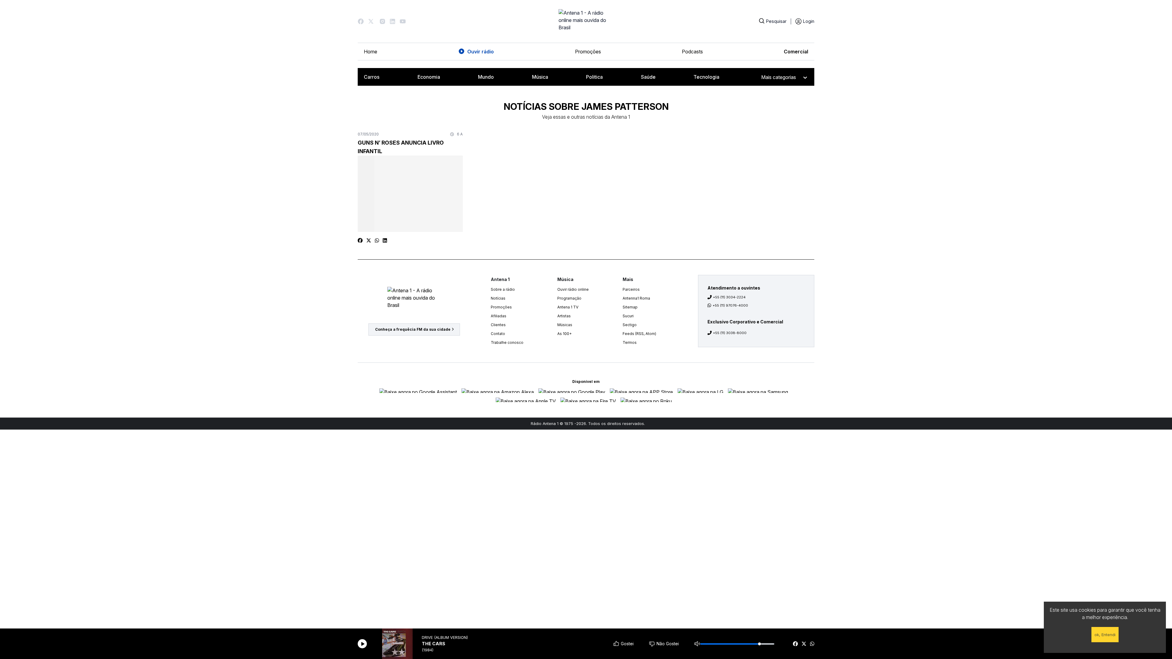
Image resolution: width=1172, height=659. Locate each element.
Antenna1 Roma (636, 298)
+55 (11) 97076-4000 (730, 305)
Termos (630, 342)
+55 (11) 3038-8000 (730, 333)
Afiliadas (498, 316)
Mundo (486, 77)
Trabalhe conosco (507, 342)
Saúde (648, 77)
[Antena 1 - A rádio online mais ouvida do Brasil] (586, 21)
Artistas (564, 316)
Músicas (564, 324)
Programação (569, 298)
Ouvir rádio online (573, 289)
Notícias (498, 298)
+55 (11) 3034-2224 (729, 297)
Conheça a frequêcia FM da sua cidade (412, 329)
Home (370, 52)
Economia (429, 77)
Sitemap (630, 307)
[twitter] (803, 643)
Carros (371, 77)
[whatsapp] (812, 643)
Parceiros (631, 289)
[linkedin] (385, 240)
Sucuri (628, 316)
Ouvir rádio (480, 52)
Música (540, 77)
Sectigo (630, 324)
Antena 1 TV (567, 307)
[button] (361, 21)
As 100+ (564, 333)
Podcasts (692, 52)
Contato (498, 333)
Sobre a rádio (503, 289)
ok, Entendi (1105, 634)
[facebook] (795, 643)
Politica (594, 77)
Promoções (588, 52)
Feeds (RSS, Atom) (639, 333)
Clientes (498, 324)
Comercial (796, 52)
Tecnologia (706, 77)
